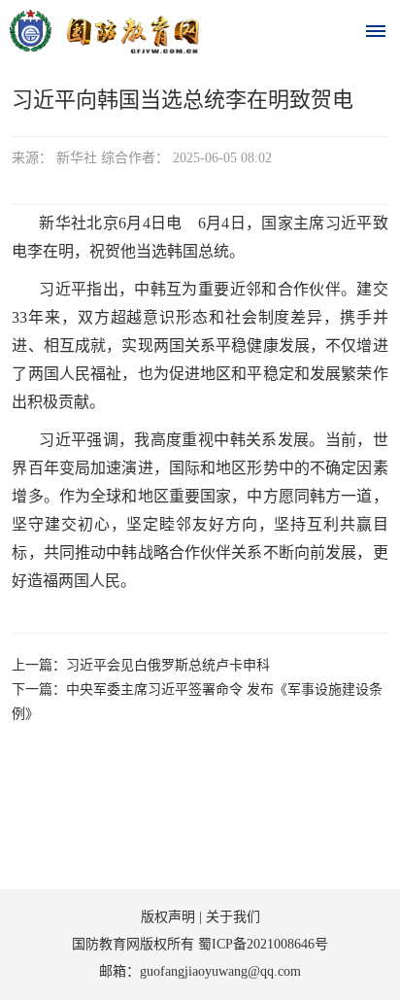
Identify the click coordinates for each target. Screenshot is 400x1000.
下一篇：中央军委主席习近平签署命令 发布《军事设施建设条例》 (197, 701)
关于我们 (233, 917)
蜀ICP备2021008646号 (263, 944)
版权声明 (168, 917)
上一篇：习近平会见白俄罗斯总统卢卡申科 (141, 665)
